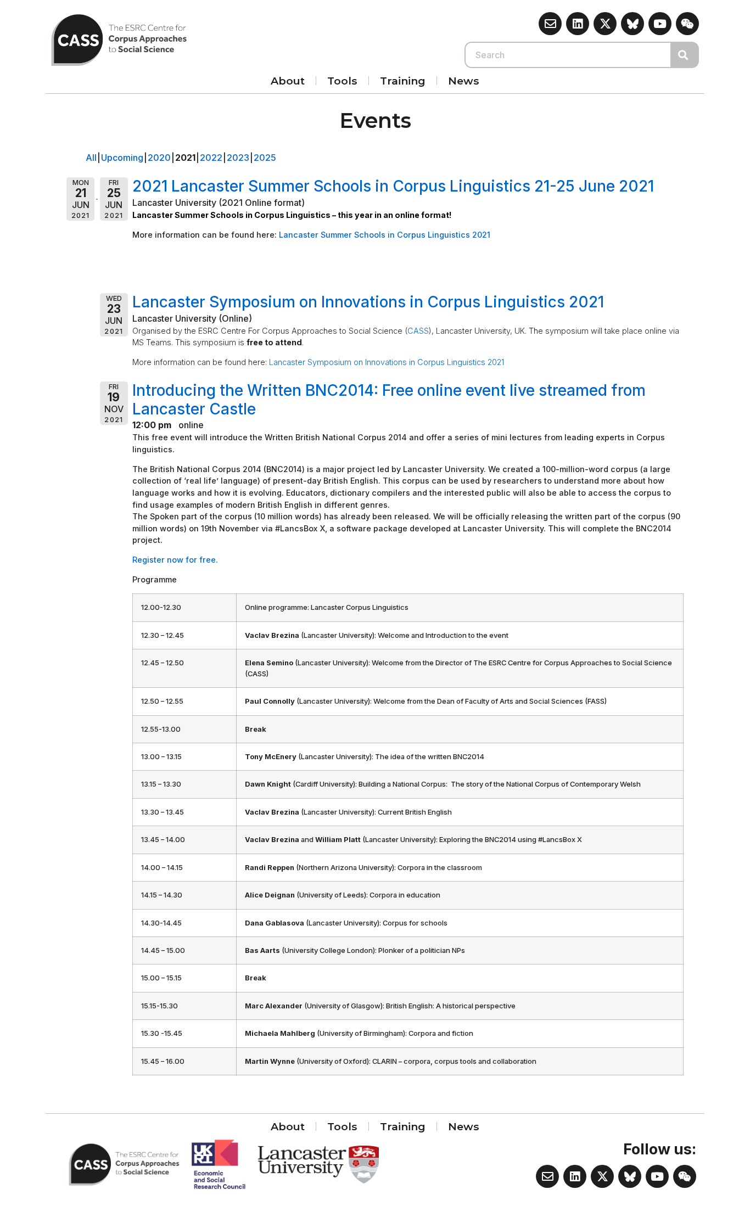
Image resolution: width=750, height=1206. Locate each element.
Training (403, 80)
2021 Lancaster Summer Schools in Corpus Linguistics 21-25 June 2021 (393, 186)
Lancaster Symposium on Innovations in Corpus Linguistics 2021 (368, 302)
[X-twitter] (605, 23)
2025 (265, 157)
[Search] (685, 55)
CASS (418, 330)
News (463, 80)
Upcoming (122, 157)
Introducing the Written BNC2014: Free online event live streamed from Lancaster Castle (389, 399)
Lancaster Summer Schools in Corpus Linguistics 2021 (385, 234)
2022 (211, 157)
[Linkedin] (577, 23)
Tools (342, 80)
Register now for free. (175, 559)
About (288, 80)
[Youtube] (659, 23)
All (91, 157)
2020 (159, 157)
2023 (238, 157)
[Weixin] (687, 23)
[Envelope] (550, 23)
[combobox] (568, 55)
